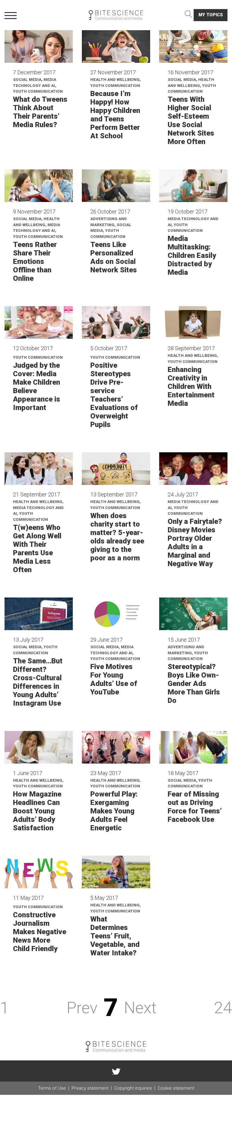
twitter (116, 1070)
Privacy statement (90, 1088)
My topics (210, 15)
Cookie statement (176, 1088)
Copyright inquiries (133, 1088)
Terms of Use (52, 1088)
